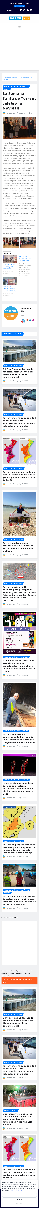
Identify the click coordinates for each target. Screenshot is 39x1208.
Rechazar (19, 1199)
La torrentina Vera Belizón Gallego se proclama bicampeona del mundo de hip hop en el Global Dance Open (18, 788)
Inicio (5, 75)
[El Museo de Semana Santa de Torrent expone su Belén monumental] (10, 281)
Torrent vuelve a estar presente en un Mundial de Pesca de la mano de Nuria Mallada (18, 547)
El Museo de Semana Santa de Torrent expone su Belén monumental (9, 289)
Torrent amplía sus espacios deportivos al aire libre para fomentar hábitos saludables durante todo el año (19, 900)
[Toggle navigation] (19, 26)
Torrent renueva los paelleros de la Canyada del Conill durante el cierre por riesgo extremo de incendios (19, 738)
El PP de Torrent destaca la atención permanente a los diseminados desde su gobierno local (18, 373)
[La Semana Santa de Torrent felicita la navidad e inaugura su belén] (10, 259)
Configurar (19, 1204)
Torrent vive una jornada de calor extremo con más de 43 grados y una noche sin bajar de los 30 (19, 475)
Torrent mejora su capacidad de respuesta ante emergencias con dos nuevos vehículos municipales (19, 421)
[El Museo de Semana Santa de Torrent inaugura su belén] (26, 265)
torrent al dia (10, 113)
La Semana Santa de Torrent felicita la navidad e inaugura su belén (9, 267)
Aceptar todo (19, 1195)
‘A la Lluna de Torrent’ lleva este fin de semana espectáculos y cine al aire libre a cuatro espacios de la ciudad (19, 666)
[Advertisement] (19, 48)
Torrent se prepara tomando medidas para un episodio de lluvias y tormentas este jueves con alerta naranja (19, 848)
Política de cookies (16, 1190)
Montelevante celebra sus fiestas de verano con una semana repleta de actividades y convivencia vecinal (17, 1119)
